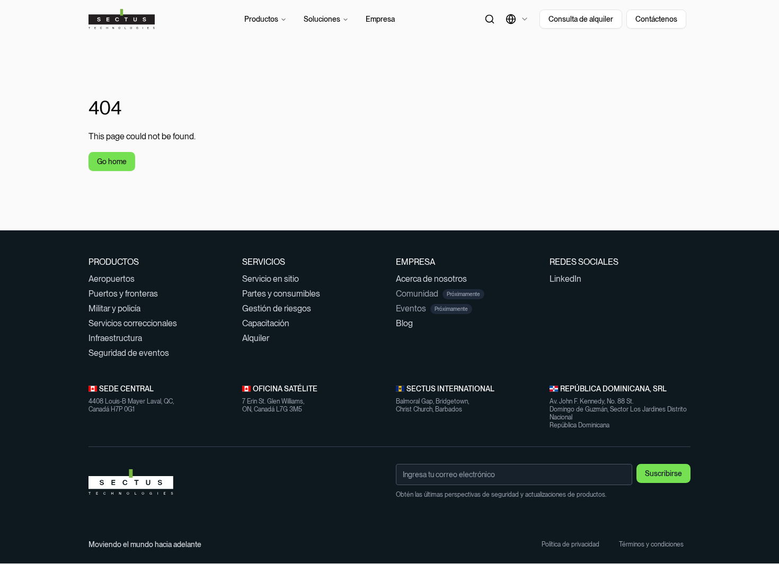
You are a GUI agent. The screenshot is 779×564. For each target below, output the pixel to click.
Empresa (380, 19)
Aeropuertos (116, 279)
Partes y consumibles (285, 294)
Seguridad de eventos (133, 353)
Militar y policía (118, 308)
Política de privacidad (574, 544)
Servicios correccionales (137, 323)
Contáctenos (656, 19)
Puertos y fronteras (127, 294)
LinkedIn (570, 279)
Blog (409, 323)
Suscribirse (663, 473)
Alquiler (260, 338)
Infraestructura (119, 338)
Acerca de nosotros (436, 279)
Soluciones (322, 19)
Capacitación (270, 323)
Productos (261, 19)
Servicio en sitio (275, 279)
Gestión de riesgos (281, 308)
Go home (112, 161)
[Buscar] (489, 19)
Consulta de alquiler (580, 19)
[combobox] (517, 19)
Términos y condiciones (655, 544)
